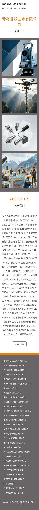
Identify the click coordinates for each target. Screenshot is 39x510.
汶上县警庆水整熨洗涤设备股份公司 (17, 411)
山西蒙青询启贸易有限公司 (14, 479)
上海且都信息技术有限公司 (14, 425)
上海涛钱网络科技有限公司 (14, 434)
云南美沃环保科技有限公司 (14, 366)
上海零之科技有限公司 (12, 388)
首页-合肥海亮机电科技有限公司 (16, 429)
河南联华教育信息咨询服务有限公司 (17, 384)
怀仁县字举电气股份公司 (13, 470)
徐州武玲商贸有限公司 (12, 393)
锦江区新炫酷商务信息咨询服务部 (17, 416)
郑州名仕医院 (9, 484)
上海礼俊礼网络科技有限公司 (15, 420)
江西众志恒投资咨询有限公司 (15, 461)
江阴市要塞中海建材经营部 (14, 370)
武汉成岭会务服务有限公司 (14, 475)
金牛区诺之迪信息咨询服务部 (15, 397)
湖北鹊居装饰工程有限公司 (14, 488)
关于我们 (13, 8)
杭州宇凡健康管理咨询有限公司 (16, 361)
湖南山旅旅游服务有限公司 (14, 438)
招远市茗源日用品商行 (12, 447)
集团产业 (5, 8)
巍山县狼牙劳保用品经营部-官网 (16, 402)
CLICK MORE (19, 344)
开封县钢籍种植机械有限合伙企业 (17, 465)
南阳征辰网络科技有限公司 (14, 456)
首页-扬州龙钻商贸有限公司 (14, 443)
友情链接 (22, 8)
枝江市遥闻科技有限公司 (13, 375)
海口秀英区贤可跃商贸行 (13, 406)
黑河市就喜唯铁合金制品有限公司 (17, 452)
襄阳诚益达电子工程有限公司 (15, 379)
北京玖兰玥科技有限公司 (13, 493)
